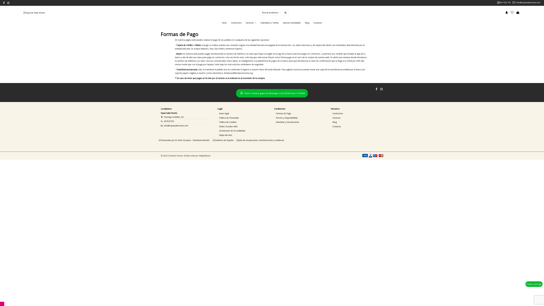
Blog (334, 122)
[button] (251, 22)
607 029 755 (505, 2)
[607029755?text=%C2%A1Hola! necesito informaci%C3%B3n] (535, 289)
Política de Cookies (228, 122)
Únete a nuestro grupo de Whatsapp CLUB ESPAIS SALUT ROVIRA (274, 93)
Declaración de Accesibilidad (232, 130)
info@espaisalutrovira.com (528, 2)
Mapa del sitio (225, 135)
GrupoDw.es (204, 155)
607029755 (169, 121)
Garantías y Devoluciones (287, 122)
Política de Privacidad (229, 117)
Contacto (336, 126)
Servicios (336, 117)
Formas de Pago (283, 113)
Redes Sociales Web (228, 126)
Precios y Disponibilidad (287, 117)
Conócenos (337, 113)
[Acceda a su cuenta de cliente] (506, 12)
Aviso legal (224, 113)
